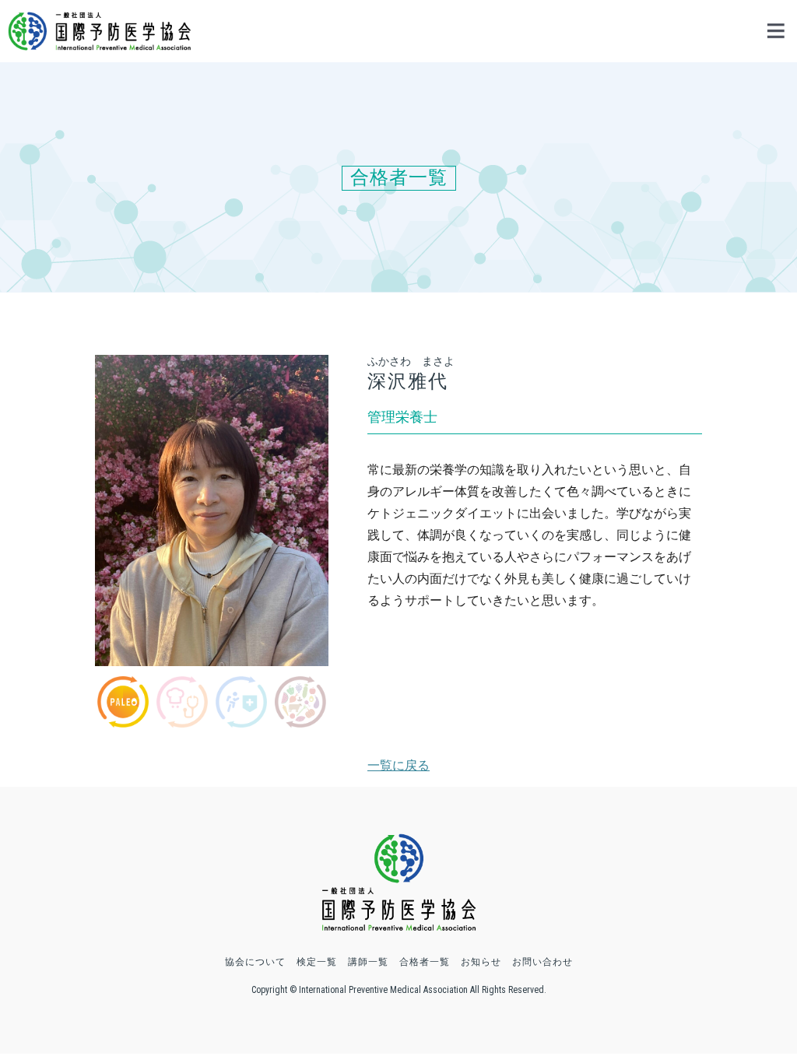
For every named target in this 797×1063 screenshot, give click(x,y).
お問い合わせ (542, 961)
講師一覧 (368, 961)
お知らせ (481, 961)
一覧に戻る (398, 765)
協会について (255, 961)
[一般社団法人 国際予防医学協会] (99, 43)
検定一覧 (317, 961)
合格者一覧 (424, 961)
